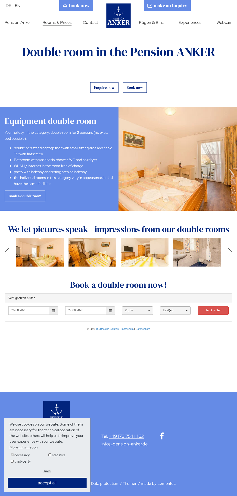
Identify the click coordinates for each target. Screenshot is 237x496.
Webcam (224, 22)
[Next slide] (228, 252)
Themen (130, 483)
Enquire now (104, 87)
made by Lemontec (158, 483)
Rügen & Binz (151, 22)
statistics (58, 455)
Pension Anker (18, 22)
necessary (22, 455)
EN (17, 5)
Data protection (105, 483)
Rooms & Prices (57, 22)
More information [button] (23, 447)
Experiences (190, 22)
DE (10, 5)
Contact (90, 22)
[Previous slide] (8, 252)
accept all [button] (47, 483)
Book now (135, 87)
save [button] (47, 471)
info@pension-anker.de (124, 444)
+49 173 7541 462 (126, 436)
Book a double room (25, 195)
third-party (22, 461)
